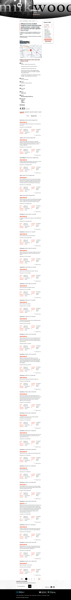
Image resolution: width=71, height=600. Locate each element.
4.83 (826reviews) (36, 14)
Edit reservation (48, 41)
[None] (50, 27)
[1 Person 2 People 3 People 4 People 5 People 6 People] (48, 25)
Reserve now (48, 39)
